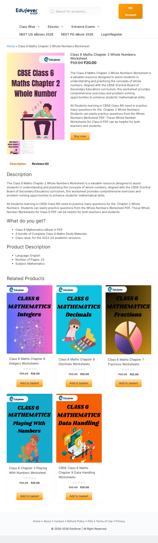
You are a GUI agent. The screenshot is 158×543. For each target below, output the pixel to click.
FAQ (90, 521)
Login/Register (111, 34)
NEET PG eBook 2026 (77, 34)
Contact (59, 521)
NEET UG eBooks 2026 (36, 34)
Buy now (80, 136)
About (47, 521)
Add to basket (29, 383)
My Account (130, 11)
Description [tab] (18, 164)
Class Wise (27, 27)
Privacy (120, 521)
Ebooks (53, 27)
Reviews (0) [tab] (40, 164)
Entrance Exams (83, 27)
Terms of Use (104, 521)
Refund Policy (76, 521)
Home (11, 46)
